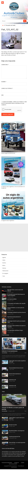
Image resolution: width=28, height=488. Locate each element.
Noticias (4, 268)
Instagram (16, 462)
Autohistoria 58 (12, 385)
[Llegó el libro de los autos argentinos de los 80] (5, 362)
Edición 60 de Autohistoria (15, 373)
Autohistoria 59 (12, 379)
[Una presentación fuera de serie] (5, 369)
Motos (3, 265)
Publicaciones (5, 270)
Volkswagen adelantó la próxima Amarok (16, 312)
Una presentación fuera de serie (16, 367)
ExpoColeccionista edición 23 (14, 316)
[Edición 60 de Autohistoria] (5, 375)
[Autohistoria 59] (5, 381)
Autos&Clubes (14, 13)
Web (2, 95)
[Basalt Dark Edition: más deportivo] (5, 432)
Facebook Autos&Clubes (7, 462)
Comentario (5, 64)
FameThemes (14, 467)
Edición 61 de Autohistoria (9, 351)
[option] (15, 25)
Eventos (4, 262)
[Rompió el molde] (5, 426)
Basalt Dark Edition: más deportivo (16, 430)
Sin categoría (5, 273)
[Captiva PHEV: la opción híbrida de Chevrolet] (5, 419)
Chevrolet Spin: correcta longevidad (17, 442)
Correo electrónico (7, 88)
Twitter (22, 462)
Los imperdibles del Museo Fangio (15, 330)
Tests (3, 276)
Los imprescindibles (12, 299)
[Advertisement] (14, 238)
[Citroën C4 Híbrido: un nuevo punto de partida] (14, 400)
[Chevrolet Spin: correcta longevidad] (5, 444)
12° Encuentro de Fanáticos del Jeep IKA (16, 303)
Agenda (4, 257)
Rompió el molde (13, 424)
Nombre (3, 81)
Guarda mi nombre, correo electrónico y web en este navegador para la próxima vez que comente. (14, 103)
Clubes (3, 260)
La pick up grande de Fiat (14, 436)
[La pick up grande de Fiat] (5, 438)
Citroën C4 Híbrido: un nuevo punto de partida (14, 25)
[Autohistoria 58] (5, 387)
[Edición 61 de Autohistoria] (14, 343)
